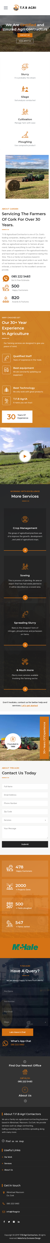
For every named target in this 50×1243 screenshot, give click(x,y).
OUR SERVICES (25, 41)
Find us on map (14, 1141)
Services (8, 1163)
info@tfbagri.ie (13, 1212)
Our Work (8, 1157)
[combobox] (25, 820)
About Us (25, 1095)
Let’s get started (29, 705)
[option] (25, 947)
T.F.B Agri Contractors (29, 1235)
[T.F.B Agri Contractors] (24, 7)
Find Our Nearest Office (25, 1065)
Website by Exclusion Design (29, 1238)
